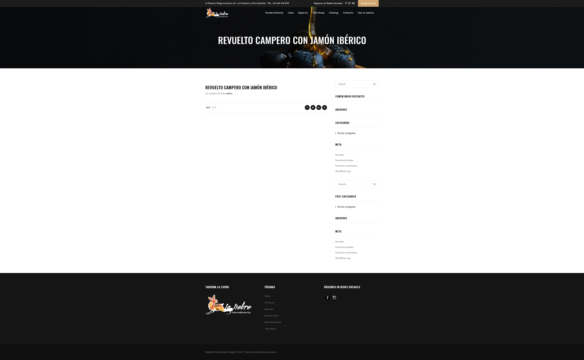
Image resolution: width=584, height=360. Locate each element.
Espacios (303, 12)
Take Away (318, 12)
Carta (291, 12)
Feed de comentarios (346, 165)
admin (229, 93)
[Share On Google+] (318, 107)
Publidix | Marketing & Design (220, 352)
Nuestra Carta (272, 315)
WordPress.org (342, 171)
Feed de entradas (344, 160)
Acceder (339, 155)
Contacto (348, 12)
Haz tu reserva (366, 12)
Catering (333, 12)
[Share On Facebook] (307, 107)
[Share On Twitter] (313, 107)
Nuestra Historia (274, 12)
